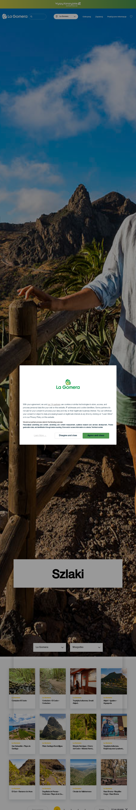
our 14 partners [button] (54, 405)
